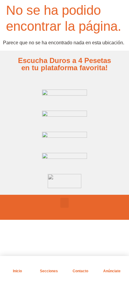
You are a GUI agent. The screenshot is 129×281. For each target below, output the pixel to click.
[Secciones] (49, 263)
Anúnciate (112, 271)
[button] (64, 203)
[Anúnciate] (112, 263)
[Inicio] (17, 263)
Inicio (17, 271)
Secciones (49, 271)
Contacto (80, 271)
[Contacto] (80, 263)
